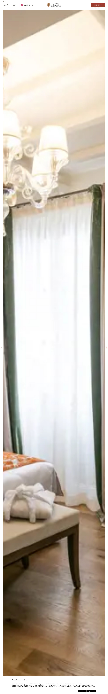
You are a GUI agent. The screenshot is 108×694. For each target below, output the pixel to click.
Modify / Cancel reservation (98, 8)
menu (4, 5)
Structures (27, 5)
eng (14, 5)
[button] (1, 347)
